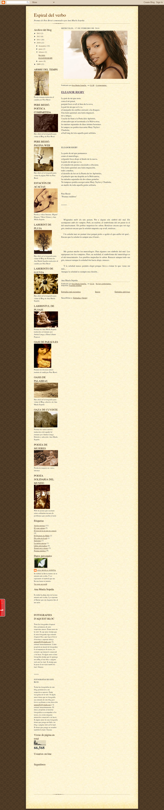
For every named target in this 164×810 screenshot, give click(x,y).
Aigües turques (39, 525)
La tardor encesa (40, 543)
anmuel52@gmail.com (42, 641)
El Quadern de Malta (41, 535)
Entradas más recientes (71, 291)
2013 (39, 33)
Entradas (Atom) (80, 297)
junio (41, 49)
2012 (39, 36)
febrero (42, 52)
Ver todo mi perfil (40, 584)
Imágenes (37, 540)
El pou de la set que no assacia (45, 530)
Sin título (41, 55)
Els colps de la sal (40, 538)
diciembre (43, 46)
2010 (39, 42)
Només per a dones (41, 548)
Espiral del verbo (50, 15)
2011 (39, 39)
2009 (39, 64)
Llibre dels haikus (40, 545)
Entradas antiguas (122, 291)
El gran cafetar (39, 528)
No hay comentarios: (103, 284)
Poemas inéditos (40, 550)
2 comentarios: (101, 85)
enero (41, 61)
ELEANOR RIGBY (45, 58)
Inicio (97, 291)
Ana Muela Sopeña (46, 570)
